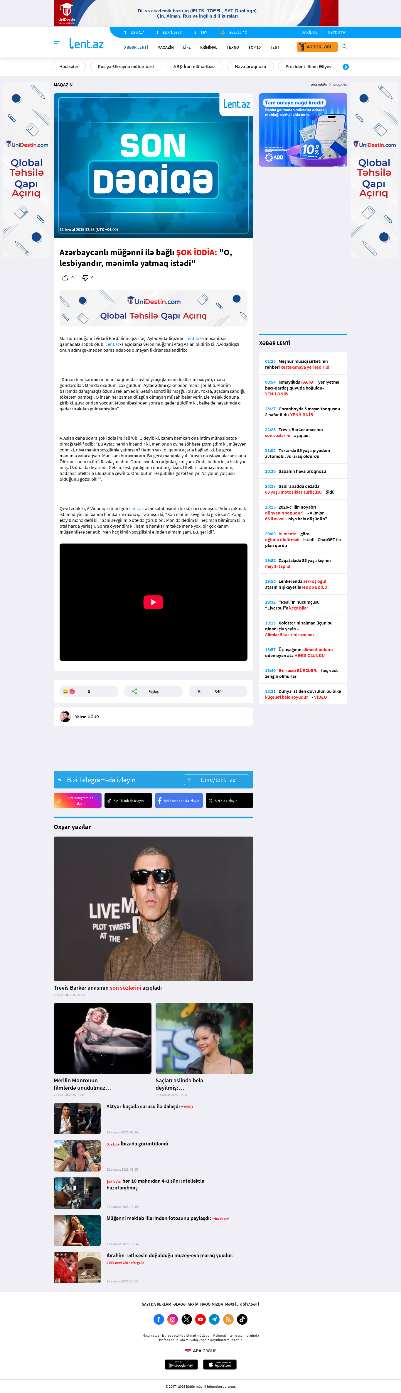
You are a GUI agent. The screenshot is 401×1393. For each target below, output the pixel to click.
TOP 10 (254, 47)
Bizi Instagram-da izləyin (80, 800)
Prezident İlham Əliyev (308, 66)
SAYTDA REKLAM (156, 1304)
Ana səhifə (319, 84)
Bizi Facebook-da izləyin (181, 800)
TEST (274, 47)
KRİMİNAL (208, 47)
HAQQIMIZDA (211, 1304)
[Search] (345, 46)
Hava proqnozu (250, 66)
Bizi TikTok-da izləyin (128, 800)
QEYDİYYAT (337, 32)
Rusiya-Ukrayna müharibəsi (126, 66)
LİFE (187, 47)
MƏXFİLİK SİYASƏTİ (242, 1304)
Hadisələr (68, 66)
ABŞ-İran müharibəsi (194, 66)
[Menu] (57, 44)
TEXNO (233, 47)
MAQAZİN (165, 47)
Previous (55, 67)
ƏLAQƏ (179, 1304)
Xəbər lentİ (136, 47)
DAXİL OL (309, 32)
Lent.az (193, 338)
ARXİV (193, 1304)
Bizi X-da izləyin (226, 800)
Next (345, 67)
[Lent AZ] (87, 44)
